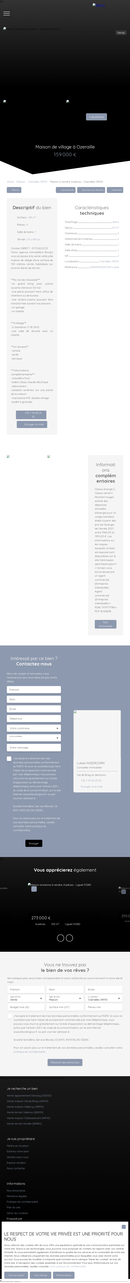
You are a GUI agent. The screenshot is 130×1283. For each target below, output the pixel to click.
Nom (12, 699)
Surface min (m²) (59, 1007)
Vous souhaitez (15, 736)
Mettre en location (18, 1145)
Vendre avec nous (18, 1157)
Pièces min (94, 1007)
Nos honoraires (16, 1190)
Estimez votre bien (18, 1151)
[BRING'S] (109, 13)
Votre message (18, 747)
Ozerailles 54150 (37, 181)
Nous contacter (16, 1168)
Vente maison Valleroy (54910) (25, 1106)
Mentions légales (17, 1196)
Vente (10, 181)
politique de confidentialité (29, 1051)
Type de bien (54, 997)
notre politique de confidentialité (67, 1266)
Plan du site (13, 1207)
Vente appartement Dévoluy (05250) (29, 1095)
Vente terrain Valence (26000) (25, 1112)
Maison (21, 181)
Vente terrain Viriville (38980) (24, 1123)
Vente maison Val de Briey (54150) (27, 1101)
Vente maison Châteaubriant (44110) (28, 1118)
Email (12, 709)
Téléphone (15, 718)
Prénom (14, 689)
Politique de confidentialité (22, 1201)
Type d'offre (15, 997)
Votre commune (19, 728)
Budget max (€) (19, 1007)
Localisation (93, 997)
